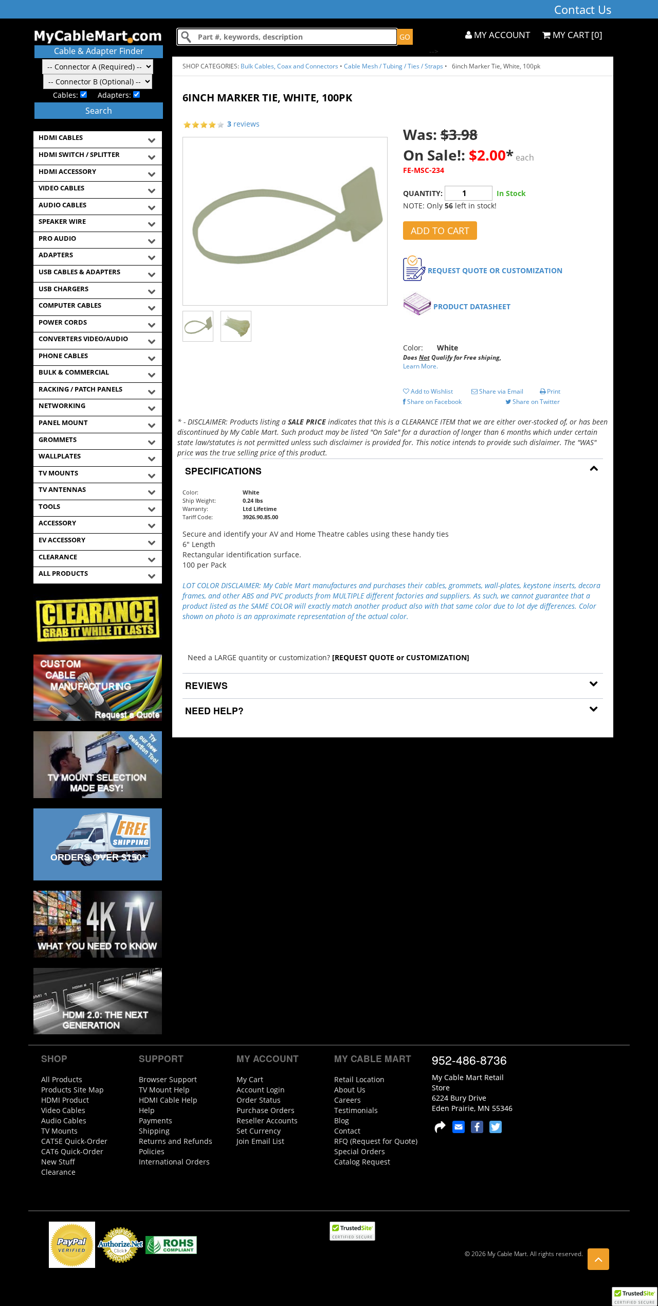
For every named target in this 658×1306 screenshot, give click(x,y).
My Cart (249, 1079)
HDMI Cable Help (168, 1100)
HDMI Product (65, 1100)
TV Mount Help (164, 1090)
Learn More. (420, 366)
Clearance (58, 1172)
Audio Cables (63, 1120)
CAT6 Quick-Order (72, 1151)
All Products (61, 1079)
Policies (151, 1151)
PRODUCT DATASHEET (471, 306)
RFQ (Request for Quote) (375, 1141)
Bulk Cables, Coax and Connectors (289, 66)
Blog (341, 1120)
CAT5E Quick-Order (74, 1141)
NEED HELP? (213, 710)
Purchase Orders (265, 1110)
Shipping (154, 1131)
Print (552, 391)
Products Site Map (72, 1090)
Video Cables (63, 1110)
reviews (243, 124)
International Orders (174, 1162)
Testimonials (356, 1110)
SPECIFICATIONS (222, 470)
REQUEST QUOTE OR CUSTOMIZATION (495, 270)
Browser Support (168, 1079)
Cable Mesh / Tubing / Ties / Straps (393, 66)
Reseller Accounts (267, 1120)
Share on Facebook (434, 401)
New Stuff (58, 1162)
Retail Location (359, 1079)
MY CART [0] (576, 35)
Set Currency (258, 1131)
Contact (347, 1131)
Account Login (260, 1090)
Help (147, 1110)
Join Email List (260, 1141)
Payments (155, 1120)
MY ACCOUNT (501, 35)
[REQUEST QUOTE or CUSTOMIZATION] (400, 657)
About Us (349, 1090)
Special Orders (359, 1151)
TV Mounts (59, 1131)
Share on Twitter (535, 401)
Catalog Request (362, 1162)
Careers (347, 1100)
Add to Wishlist (431, 391)
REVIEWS (205, 685)
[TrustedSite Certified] (634, 1296)
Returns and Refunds (175, 1141)
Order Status (258, 1100)
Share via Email (500, 391)
